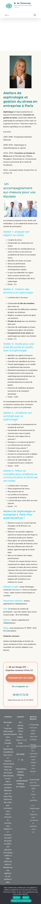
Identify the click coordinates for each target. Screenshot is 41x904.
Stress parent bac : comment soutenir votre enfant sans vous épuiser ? (33, 760)
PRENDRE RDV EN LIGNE (20, 678)
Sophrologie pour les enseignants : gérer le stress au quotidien (33, 789)
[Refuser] (38, 894)
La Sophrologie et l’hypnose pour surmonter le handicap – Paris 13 (33, 818)
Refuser (26, 897)
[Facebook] (19, 760)
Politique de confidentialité (21, 901)
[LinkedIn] (22, 760)
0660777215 (21, 740)
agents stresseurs (25, 355)
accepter (17, 897)
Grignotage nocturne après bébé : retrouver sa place (33, 732)
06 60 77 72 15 (20, 694)
